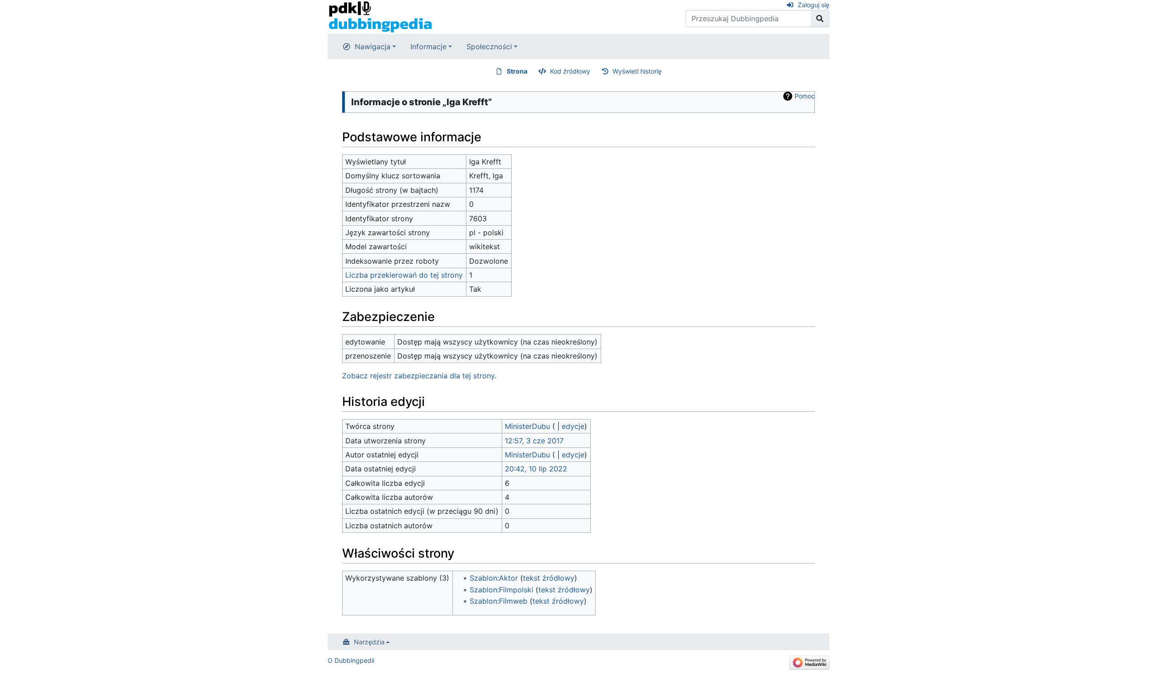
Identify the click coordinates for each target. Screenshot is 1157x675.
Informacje (428, 46)
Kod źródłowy (570, 71)
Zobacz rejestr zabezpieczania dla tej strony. (419, 375)
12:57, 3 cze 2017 (534, 440)
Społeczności (489, 46)
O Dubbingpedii (351, 660)
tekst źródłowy (548, 577)
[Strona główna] (380, 16)
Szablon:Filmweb (498, 600)
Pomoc (805, 96)
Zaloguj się (813, 5)
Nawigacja (372, 46)
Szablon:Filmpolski (501, 589)
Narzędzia (369, 642)
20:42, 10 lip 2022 (536, 468)
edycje (573, 426)
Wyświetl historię (637, 71)
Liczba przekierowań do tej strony (404, 274)
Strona (517, 71)
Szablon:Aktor (494, 577)
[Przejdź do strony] (820, 18)
